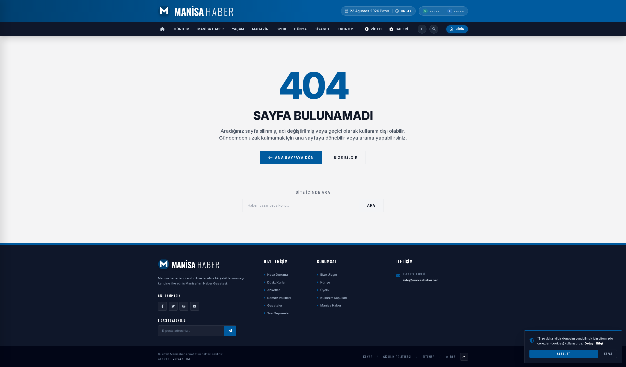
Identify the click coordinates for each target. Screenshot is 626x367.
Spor (282, 29)
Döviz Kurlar (276, 282)
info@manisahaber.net (420, 280)
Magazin (260, 29)
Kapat (608, 354)
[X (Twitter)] (173, 306)
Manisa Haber (210, 29)
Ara (371, 205)
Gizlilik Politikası (397, 357)
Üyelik (324, 290)
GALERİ (401, 29)
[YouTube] (194, 306)
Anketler (273, 290)
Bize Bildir (346, 157)
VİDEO (376, 29)
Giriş (460, 29)
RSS (452, 357)
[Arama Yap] (433, 29)
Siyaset (322, 29)
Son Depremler (278, 313)
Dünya (300, 29)
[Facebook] (162, 306)
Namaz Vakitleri (279, 298)
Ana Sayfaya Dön (294, 157)
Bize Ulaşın (328, 274)
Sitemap (429, 357)
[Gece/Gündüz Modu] (422, 29)
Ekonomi (346, 29)
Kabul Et (563, 354)
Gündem (182, 29)
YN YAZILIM (181, 359)
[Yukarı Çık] (464, 357)
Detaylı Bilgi (594, 343)
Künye (325, 282)
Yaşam (238, 29)
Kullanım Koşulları (333, 298)
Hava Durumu (277, 274)
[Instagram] (183, 306)
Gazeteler (274, 305)
